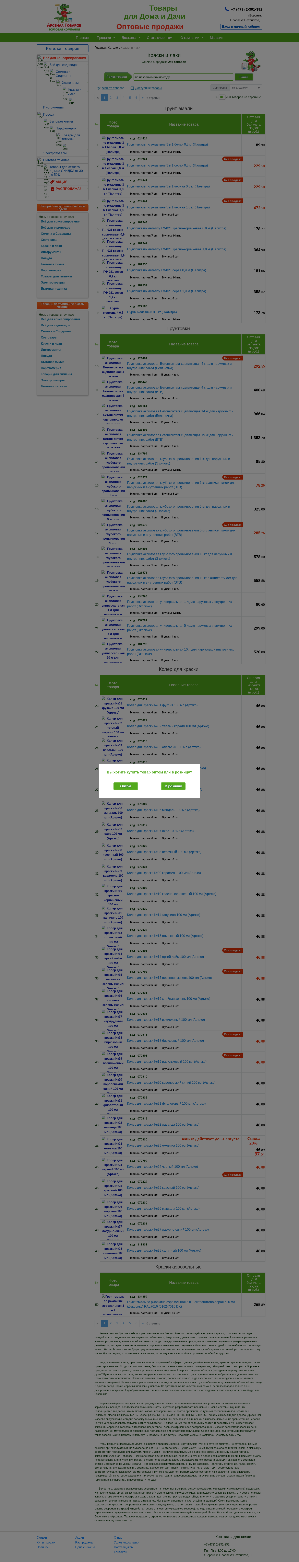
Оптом (125, 786)
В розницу (173, 786)
